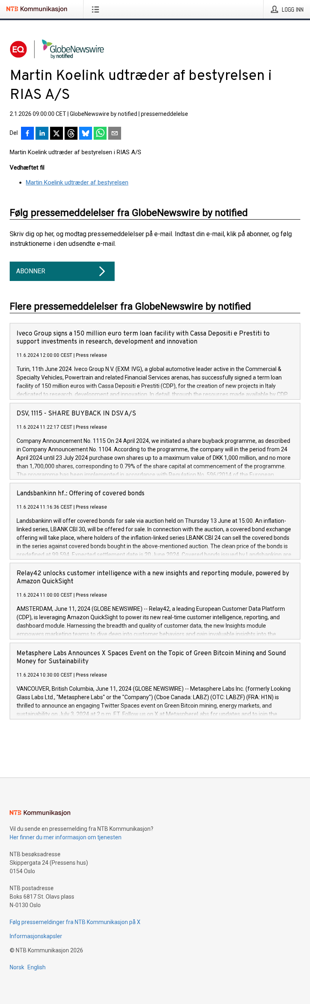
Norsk (17, 967)
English (36, 967)
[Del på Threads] (71, 134)
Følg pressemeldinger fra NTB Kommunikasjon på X (75, 922)
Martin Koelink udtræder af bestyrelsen (77, 182)
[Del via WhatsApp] (100, 134)
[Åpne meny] (97, 9)
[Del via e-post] (114, 134)
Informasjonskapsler (36, 936)
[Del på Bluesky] (85, 134)
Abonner (30, 271)
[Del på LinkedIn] (42, 134)
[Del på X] (56, 134)
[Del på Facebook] (27, 134)
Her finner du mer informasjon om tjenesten (65, 837)
